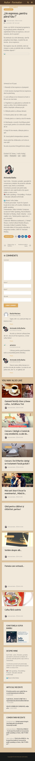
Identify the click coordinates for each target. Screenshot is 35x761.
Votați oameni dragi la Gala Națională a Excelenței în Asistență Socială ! (17, 723)
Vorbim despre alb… (13, 550)
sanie (23, 156)
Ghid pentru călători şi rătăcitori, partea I (14, 507)
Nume (6, 282)
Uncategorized (8, 9)
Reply (11, 324)
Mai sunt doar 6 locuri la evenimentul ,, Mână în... (15, 492)
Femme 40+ (8, 387)
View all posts (8, 236)
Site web (6, 296)
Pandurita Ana (10, 721)
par (19, 156)
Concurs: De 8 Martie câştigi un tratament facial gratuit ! (17, 462)
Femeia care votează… (14, 566)
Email (5, 289)
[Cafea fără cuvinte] (17, 599)
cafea (6, 156)
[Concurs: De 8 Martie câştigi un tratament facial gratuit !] (17, 450)
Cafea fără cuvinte (13, 609)
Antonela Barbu (10, 20)
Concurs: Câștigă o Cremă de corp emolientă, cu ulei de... (17, 432)
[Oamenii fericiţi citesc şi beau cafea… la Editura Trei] (17, 390)
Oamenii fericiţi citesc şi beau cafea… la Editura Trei (17, 402)
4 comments (8, 23)
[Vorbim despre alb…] (17, 539)
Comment (6, 260)
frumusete (13, 156)
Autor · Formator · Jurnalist (13, 4)
